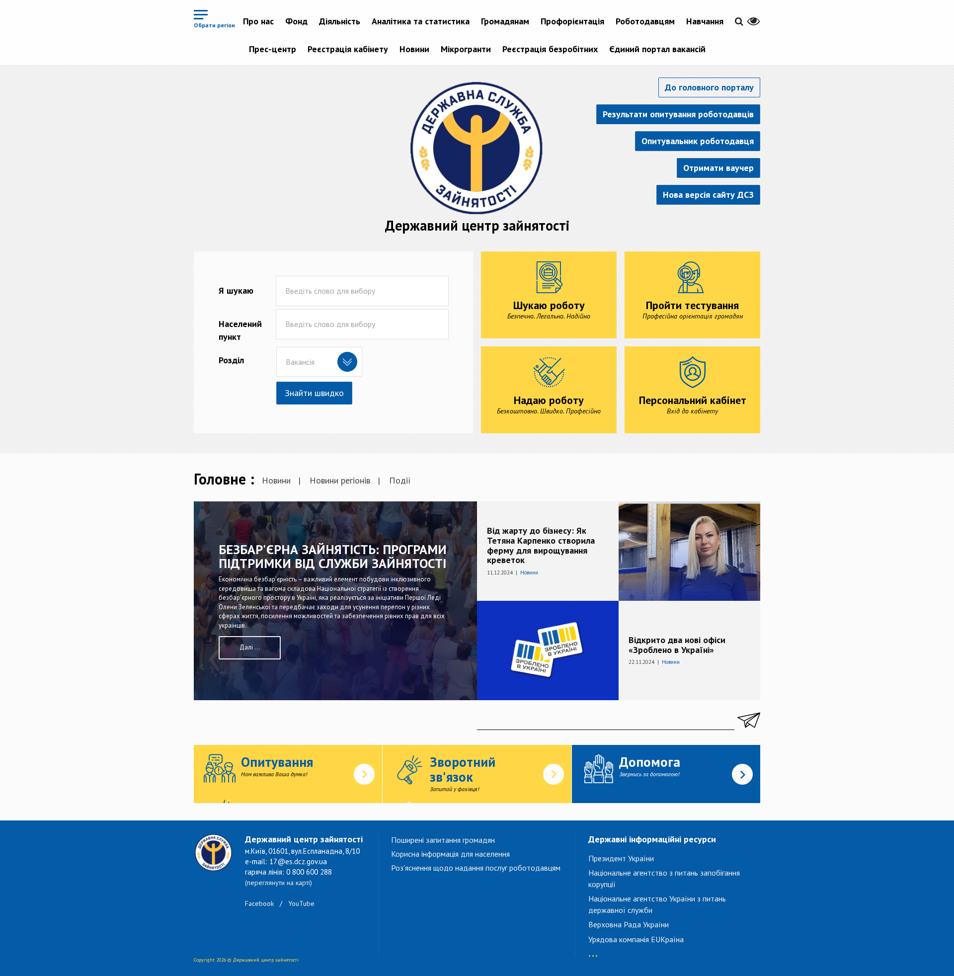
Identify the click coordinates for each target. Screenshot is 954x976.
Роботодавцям (645, 21)
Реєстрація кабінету (348, 49)
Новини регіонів (340, 480)
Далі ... (249, 647)
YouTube (301, 903)
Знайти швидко (314, 393)
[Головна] (477, 148)
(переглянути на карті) (278, 882)
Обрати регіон (214, 25)
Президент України (621, 858)
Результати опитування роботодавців (678, 114)
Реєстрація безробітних (550, 49)
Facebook (259, 903)
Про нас (258, 21)
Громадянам (505, 21)
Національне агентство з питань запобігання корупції (664, 878)
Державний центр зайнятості (477, 225)
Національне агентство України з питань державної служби (657, 904)
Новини (414, 49)
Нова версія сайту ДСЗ (708, 194)
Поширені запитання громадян (443, 840)
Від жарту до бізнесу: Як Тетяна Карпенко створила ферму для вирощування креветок (541, 545)
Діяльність (339, 21)
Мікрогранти (466, 49)
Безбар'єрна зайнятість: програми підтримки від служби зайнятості (333, 556)
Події (400, 480)
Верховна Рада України (628, 924)
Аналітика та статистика (421, 21)
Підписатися (747, 720)
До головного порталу (709, 87)
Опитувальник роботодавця (697, 141)
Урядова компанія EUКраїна (636, 939)
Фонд (296, 21)
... (593, 951)
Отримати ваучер (718, 167)
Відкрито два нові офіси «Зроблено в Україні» (677, 644)
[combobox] (319, 362)
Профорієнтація (572, 21)
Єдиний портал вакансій (657, 49)
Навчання (704, 21)
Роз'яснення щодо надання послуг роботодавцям (475, 868)
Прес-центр (272, 49)
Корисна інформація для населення (450, 854)
